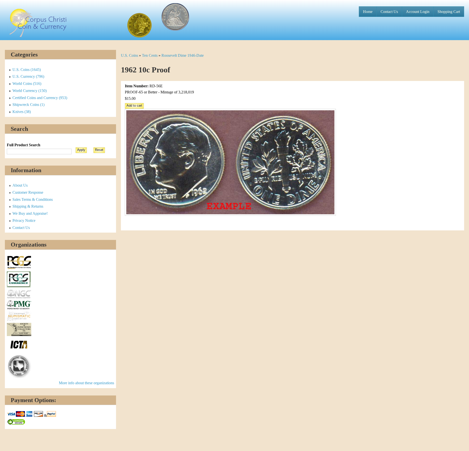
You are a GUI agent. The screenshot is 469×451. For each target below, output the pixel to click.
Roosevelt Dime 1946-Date (182, 55)
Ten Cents (150, 55)
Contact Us (389, 12)
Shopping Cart (448, 12)
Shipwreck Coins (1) (28, 104)
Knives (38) (21, 112)
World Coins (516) (26, 83)
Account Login (417, 12)
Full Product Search (23, 145)
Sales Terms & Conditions (32, 199)
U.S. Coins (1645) (26, 70)
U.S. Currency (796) (28, 76)
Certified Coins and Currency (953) (39, 98)
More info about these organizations (86, 383)
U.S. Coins (129, 55)
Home (368, 12)
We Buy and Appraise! (30, 213)
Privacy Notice (23, 220)
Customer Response (27, 192)
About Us (20, 185)
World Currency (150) (29, 91)
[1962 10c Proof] (230, 214)
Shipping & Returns (27, 206)
